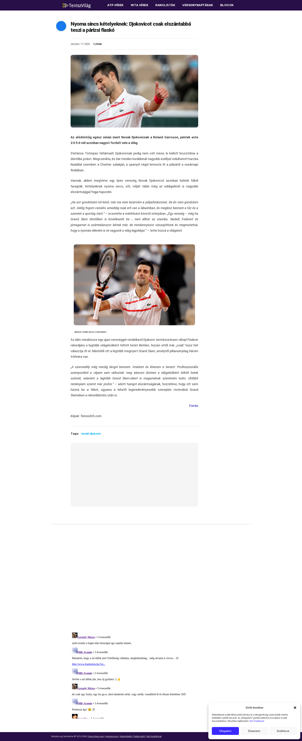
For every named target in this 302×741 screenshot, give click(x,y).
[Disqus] (134, 579)
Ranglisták (165, 5)
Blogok (227, 5)
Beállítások (283, 730)
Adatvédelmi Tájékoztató (132, 736)
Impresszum (112, 736)
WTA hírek (140, 5)
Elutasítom (254, 730)
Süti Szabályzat (256, 721)
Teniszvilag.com (95, 736)
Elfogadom (225, 730)
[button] (295, 707)
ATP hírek (115, 5)
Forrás (193, 406)
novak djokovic (91, 433)
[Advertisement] (134, 476)
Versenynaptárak (197, 5)
